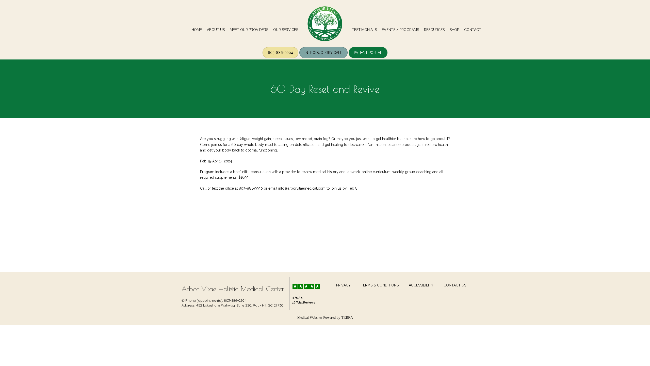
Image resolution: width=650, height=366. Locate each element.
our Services (285, 30)
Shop (454, 30)
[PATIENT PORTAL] (368, 57)
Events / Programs (400, 30)
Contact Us (455, 285)
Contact (472, 30)
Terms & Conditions (380, 285)
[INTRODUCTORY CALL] (323, 57)
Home (196, 30)
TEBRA (347, 317)
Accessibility (421, 285)
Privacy (343, 285)
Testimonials (364, 30)
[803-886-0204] (280, 57)
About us (216, 30)
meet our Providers (249, 30)
